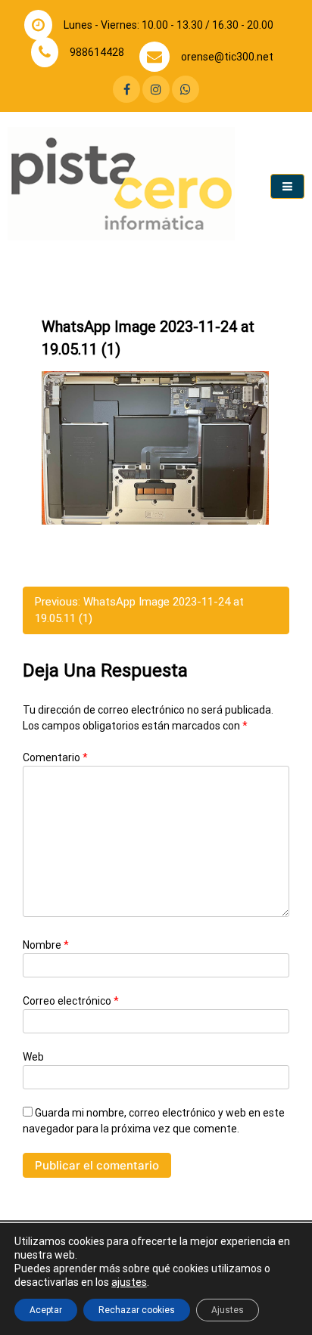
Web (33, 1057)
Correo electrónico (71, 1001)
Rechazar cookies (136, 1310)
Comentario (55, 757)
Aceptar (46, 1310)
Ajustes (227, 1310)
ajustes (129, 1282)
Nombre (46, 945)
